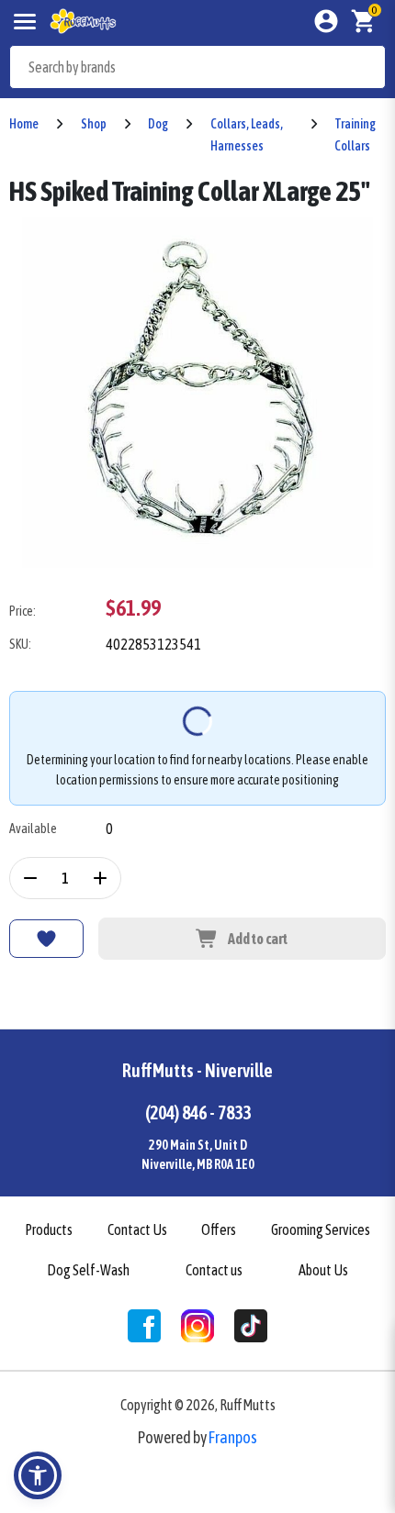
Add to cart (258, 938)
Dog (158, 124)
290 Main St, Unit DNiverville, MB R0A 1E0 (197, 1155)
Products (49, 1229)
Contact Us (137, 1229)
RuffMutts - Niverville (197, 1070)
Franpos (233, 1437)
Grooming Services (320, 1229)
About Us (323, 1270)
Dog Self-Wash (88, 1270)
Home (24, 124)
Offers (218, 1229)
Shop (94, 124)
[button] (37, 1475)
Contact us (214, 1270)
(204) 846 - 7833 (198, 1112)
